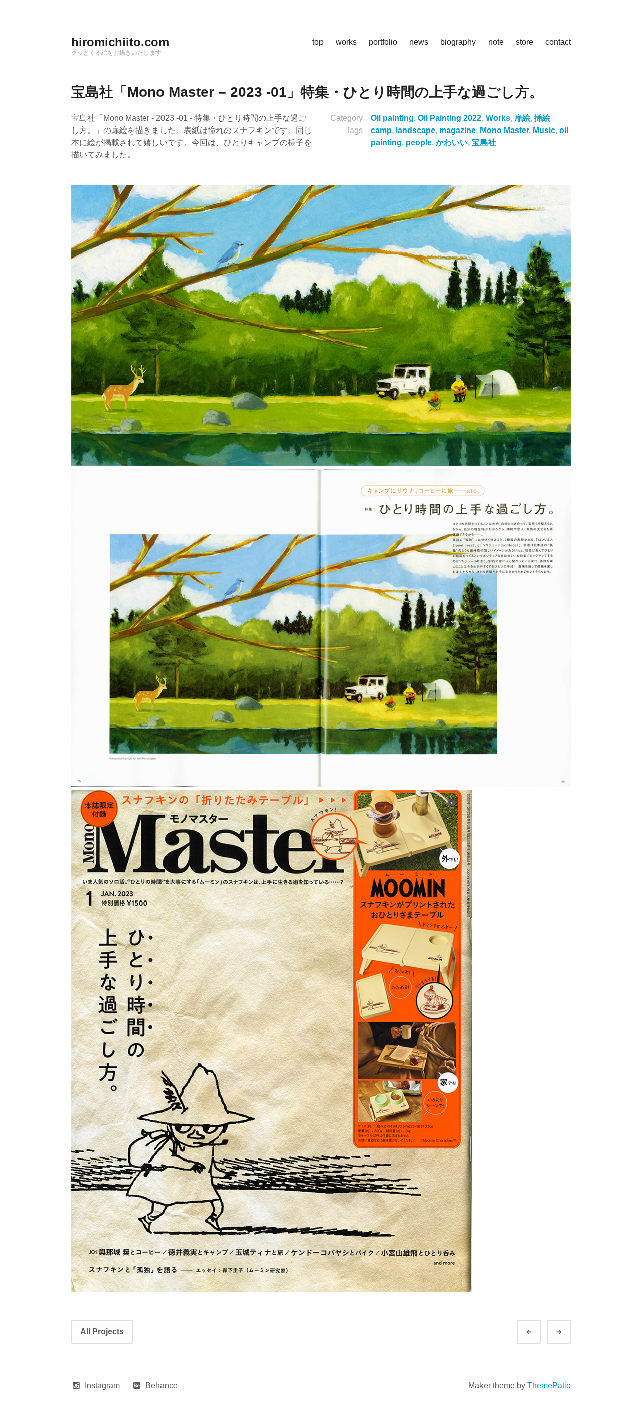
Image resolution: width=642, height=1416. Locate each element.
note (496, 42)
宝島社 (484, 142)
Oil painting (392, 118)
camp (381, 130)
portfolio (383, 42)
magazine (457, 130)
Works (498, 118)
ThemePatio (549, 1385)
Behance (161, 1385)
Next (568, 1332)
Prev (538, 1332)
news (418, 42)
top (318, 42)
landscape (415, 130)
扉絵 (522, 118)
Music (544, 130)
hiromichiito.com (120, 42)
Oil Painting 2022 (450, 118)
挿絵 (542, 118)
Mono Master (504, 130)
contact (558, 42)
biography (458, 42)
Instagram (102, 1385)
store (524, 42)
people (419, 142)
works (346, 42)
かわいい (452, 142)
